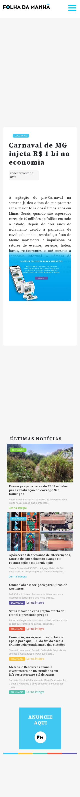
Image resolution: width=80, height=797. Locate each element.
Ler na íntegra (18, 507)
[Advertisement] (40, 70)
